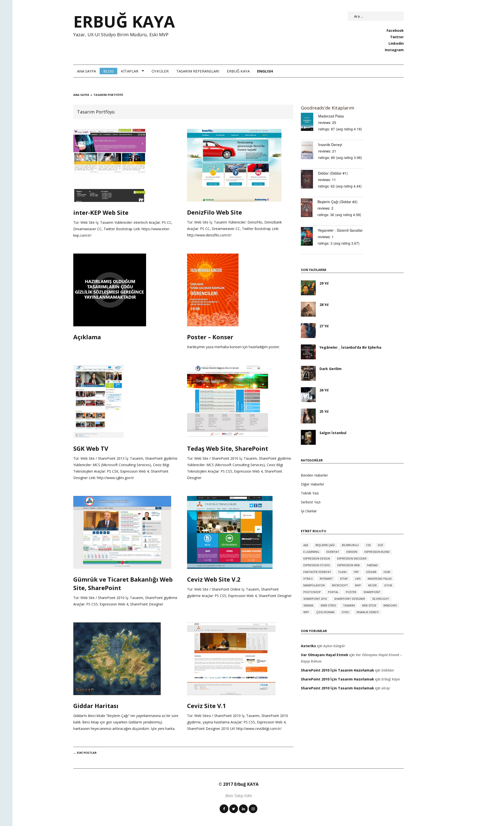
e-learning (311, 552)
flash (342, 572)
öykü (345, 612)
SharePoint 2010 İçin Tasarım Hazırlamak (337, 670)
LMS (357, 578)
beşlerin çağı (325, 545)
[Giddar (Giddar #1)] (309, 179)
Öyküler (160, 71)
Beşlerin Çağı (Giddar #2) (338, 201)
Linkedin (396, 43)
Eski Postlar (85, 752)
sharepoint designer (349, 599)
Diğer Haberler (312, 484)
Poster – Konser (210, 337)
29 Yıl (323, 283)
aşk (305, 545)
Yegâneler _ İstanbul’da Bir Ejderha (350, 347)
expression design (316, 558)
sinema (308, 605)
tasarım (349, 605)
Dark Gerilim (330, 368)
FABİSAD (372, 565)
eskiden (351, 552)
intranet (326, 578)
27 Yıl (323, 326)
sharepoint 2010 (315, 599)
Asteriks (308, 645)
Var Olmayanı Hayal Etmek (324, 654)
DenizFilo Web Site (214, 212)
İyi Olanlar (309, 511)
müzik (372, 585)
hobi (387, 572)
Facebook (395, 30)
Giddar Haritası (96, 706)
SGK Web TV (90, 448)
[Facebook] (224, 808)
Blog (108, 71)
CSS (368, 545)
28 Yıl (323, 304)
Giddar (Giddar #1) (333, 173)
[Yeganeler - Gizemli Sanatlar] (309, 236)
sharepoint (371, 592)
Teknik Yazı (310, 493)
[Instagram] (253, 808)
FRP (356, 572)
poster (351, 592)
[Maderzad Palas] (309, 122)
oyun (388, 585)
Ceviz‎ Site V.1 (206, 706)
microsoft (340, 585)
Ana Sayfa (86, 71)
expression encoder (351, 558)
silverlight (380, 599)
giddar (371, 572)
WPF (306, 612)
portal (333, 592)
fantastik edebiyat (317, 572)
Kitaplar (129, 71)
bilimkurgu (350, 545)
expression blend (377, 552)
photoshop (312, 592)
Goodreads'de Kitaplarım (327, 108)
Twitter (397, 37)
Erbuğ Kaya (238, 71)
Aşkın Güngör (334, 645)
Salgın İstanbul (332, 432)
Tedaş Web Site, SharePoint (227, 448)
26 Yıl (323, 390)
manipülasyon (314, 585)
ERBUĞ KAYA (124, 21)
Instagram (394, 49)
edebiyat (332, 552)
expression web (348, 565)
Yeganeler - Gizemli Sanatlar (340, 230)
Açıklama (87, 337)
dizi (380, 545)
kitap (344, 578)
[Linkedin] (243, 808)
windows (390, 605)
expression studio (316, 565)
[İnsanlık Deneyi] (309, 150)
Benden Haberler (314, 475)
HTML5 (308, 578)
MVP (358, 585)
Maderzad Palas (331, 115)
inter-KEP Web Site (100, 212)
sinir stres (328, 605)
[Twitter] (233, 808)
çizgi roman (325, 612)
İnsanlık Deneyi (330, 144)
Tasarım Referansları (197, 71)
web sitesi (369, 605)
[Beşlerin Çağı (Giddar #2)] (309, 207)
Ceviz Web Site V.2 (213, 579)
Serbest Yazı (310, 502)
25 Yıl (323, 411)
